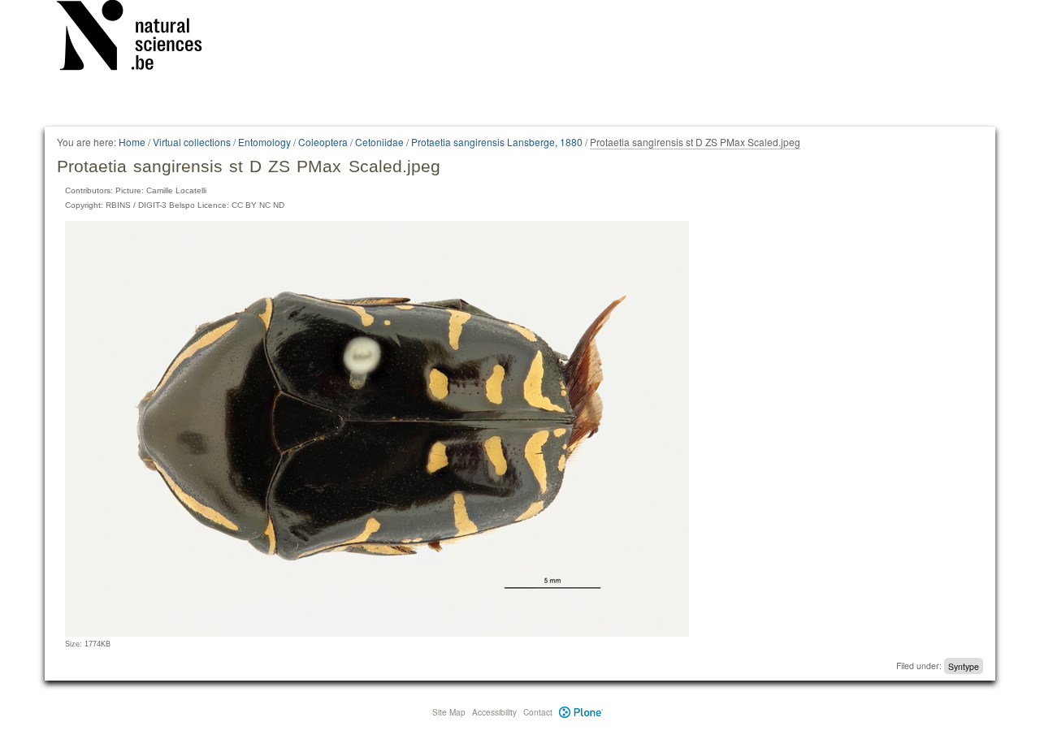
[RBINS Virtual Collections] (140, 38)
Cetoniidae (379, 142)
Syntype (963, 665)
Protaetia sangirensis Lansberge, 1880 (497, 142)
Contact (537, 712)
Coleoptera (323, 142)
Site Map (449, 712)
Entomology (264, 142)
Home (132, 142)
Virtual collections (192, 142)
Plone (581, 712)
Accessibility (494, 712)
